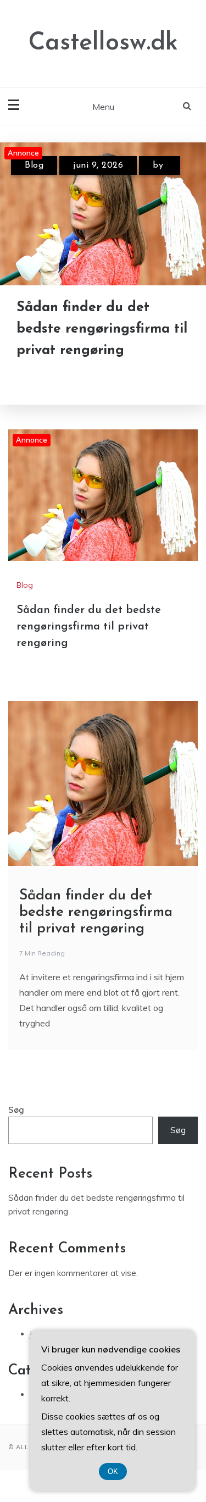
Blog (34, 165)
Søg (16, 1110)
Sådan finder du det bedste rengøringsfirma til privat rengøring (101, 329)
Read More (67, 378)
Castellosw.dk (103, 43)
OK (113, 1471)
